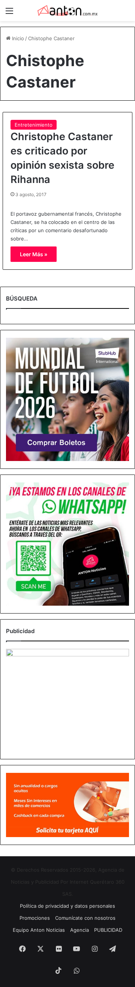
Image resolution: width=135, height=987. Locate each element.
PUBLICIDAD (108, 930)
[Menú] (9, 13)
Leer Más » (33, 254)
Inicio (17, 38)
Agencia (79, 930)
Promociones (35, 918)
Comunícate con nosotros (85, 918)
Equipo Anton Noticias (39, 930)
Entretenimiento (33, 125)
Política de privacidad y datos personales (67, 906)
